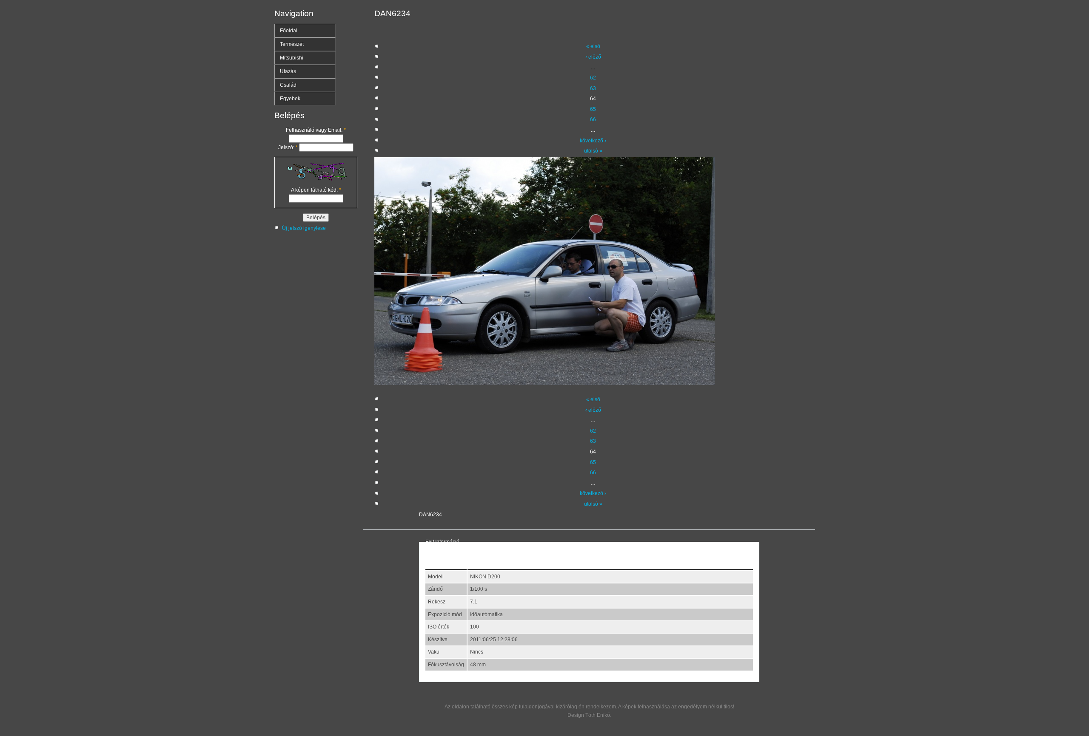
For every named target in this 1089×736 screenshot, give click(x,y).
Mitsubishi (291, 58)
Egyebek (290, 99)
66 (593, 119)
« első (593, 46)
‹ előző (593, 57)
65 (593, 109)
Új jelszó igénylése (304, 228)
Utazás (288, 71)
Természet (292, 44)
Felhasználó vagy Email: (316, 130)
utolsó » (593, 151)
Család (288, 85)
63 (593, 88)
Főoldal (288, 31)
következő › (593, 141)
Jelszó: (288, 147)
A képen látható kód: (316, 190)
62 (593, 78)
